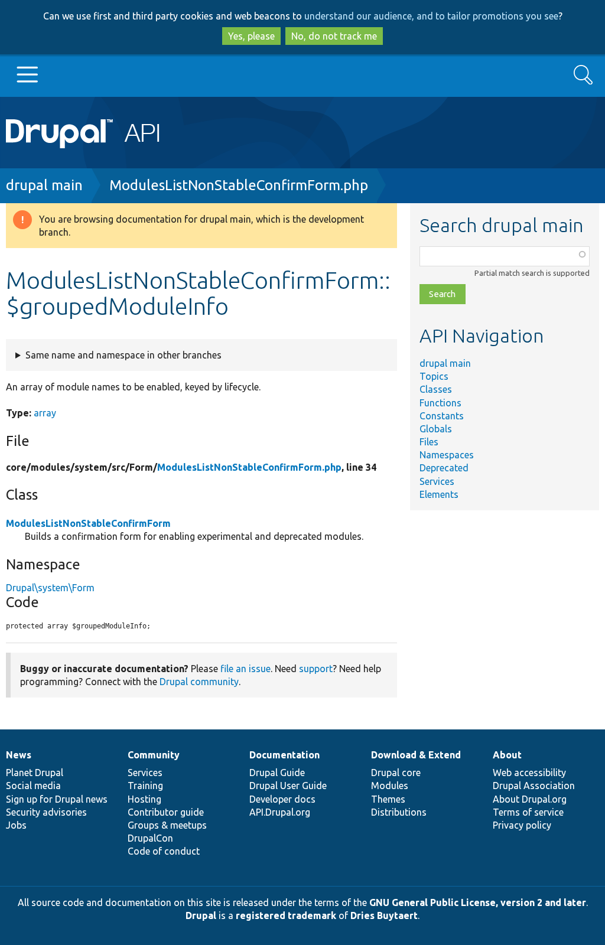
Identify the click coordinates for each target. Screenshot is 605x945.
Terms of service (528, 812)
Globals (435, 428)
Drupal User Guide (288, 785)
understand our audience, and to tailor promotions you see (431, 16)
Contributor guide (166, 812)
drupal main (44, 185)
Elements (438, 494)
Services (436, 481)
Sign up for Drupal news (57, 799)
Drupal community (199, 681)
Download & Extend (416, 755)
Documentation (284, 755)
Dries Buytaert (384, 915)
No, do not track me (334, 36)
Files (428, 441)
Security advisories (46, 812)
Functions (440, 402)
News (18, 755)
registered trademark (286, 915)
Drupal (201, 915)
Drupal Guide (277, 772)
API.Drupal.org (279, 812)
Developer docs (282, 799)
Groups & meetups (167, 825)
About (507, 755)
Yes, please (251, 36)
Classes (435, 389)
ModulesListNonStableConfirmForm (88, 523)
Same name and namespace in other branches (123, 355)
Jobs (16, 825)
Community (154, 755)
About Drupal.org (530, 799)
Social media (33, 785)
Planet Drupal (34, 772)
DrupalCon (150, 838)
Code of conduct (164, 851)
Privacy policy (522, 825)
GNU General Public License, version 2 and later (477, 902)
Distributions (399, 812)
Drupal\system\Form (50, 587)
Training (145, 785)
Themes (388, 799)
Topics (433, 376)
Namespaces (446, 454)
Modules (389, 785)
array (45, 413)
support (316, 668)
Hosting (144, 799)
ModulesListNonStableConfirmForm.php (238, 185)
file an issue (245, 668)
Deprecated (444, 467)
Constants (441, 415)
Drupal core (396, 772)
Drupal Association (534, 785)
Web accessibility (529, 772)
